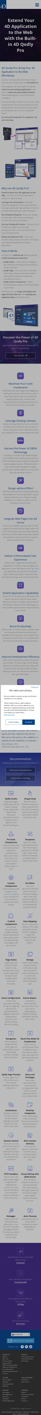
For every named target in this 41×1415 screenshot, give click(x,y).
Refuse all (34, 687)
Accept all (28, 722)
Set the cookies (13, 722)
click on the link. (9, 715)
